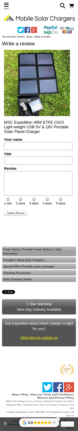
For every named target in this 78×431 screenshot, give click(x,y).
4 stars (47, 203)
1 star (8, 203)
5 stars (60, 203)
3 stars (34, 203)
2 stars (20, 203)
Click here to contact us (39, 338)
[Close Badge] (58, 419)
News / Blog (20, 394)
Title (7, 154)
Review (10, 168)
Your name (13, 140)
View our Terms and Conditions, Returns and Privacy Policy (52, 396)
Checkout (67, 424)
